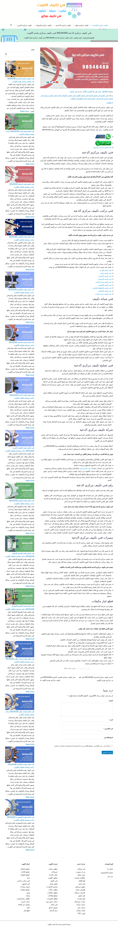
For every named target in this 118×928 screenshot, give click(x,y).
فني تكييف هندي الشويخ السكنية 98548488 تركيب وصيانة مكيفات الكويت (19, 554)
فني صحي (81, 884)
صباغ (28, 896)
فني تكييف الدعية (94, 96)
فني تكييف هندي (85, 468)
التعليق (110, 700)
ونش (28, 893)
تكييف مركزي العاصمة (100, 25)
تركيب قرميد (25, 902)
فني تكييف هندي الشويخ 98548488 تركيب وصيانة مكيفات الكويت (21, 501)
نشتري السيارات (52, 887)
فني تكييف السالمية (104, 291)
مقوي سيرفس (80, 887)
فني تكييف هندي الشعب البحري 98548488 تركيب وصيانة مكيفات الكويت (19, 449)
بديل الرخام (54, 910)
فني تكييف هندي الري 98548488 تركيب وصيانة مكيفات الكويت (20, 132)
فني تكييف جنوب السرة (103, 294)
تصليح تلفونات (25, 875)
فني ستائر (54, 905)
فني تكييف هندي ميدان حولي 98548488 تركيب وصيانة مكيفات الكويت (20, 660)
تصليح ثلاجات (25, 872)
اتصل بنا (110, 869)
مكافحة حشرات (79, 878)
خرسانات (54, 872)
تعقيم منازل (54, 884)
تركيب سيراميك (79, 902)
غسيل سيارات (25, 887)
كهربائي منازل (80, 890)
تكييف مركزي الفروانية (43, 25)
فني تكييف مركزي (50, 96)
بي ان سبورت (80, 872)
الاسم (111, 720)
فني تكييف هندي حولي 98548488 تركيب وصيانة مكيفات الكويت (19, 712)
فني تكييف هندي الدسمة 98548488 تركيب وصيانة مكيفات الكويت (21, 343)
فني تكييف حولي (105, 273)
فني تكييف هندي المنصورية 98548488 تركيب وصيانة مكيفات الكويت (20, 818)
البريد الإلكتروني (108, 728)
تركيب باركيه (80, 905)
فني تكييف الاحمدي (104, 276)
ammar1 (105, 91)
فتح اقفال (82, 881)
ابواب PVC (81, 913)
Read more (24, 111)
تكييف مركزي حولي (81, 25)
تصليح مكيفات (25, 890)
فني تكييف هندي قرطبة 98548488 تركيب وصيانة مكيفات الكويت (21, 185)
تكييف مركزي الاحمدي (63, 25)
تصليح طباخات (53, 896)
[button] (92, 25)
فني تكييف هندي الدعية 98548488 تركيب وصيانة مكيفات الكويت (22, 396)
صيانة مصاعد (80, 910)
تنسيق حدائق (53, 908)
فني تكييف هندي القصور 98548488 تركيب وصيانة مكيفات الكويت (21, 238)
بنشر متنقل (81, 875)
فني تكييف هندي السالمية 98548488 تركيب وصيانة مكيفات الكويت (21, 765)
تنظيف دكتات (53, 890)
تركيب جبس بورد (52, 902)
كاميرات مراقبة (80, 893)
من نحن (110, 876)
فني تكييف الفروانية (104, 279)
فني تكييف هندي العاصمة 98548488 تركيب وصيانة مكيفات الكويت (21, 290)
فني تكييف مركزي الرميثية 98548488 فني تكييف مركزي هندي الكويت (20, 79)
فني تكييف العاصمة (104, 285)
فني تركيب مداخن (23, 881)
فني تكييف (73, 91)
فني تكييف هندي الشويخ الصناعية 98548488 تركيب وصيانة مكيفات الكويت (19, 607)
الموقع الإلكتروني (108, 737)
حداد (28, 878)
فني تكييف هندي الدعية (90, 99)
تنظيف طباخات (52, 893)
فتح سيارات (81, 899)
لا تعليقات (109, 103)
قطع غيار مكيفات (76, 99)
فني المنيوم (26, 884)
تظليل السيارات (52, 899)
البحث (32, 49)
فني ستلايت (81, 869)
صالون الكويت (53, 878)
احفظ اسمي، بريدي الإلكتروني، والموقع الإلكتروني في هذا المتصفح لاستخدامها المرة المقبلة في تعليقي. (82, 746)
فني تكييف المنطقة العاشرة (101, 288)
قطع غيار (27, 910)
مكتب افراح (53, 875)
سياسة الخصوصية (107, 873)
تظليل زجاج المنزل (23, 899)
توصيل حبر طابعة (24, 905)
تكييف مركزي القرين (24, 25)
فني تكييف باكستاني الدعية (66, 96)
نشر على (92, 91)
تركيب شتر (81, 908)
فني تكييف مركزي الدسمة (102, 147)
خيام (28, 908)
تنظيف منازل (53, 869)
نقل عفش (81, 896)
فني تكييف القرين (105, 270)
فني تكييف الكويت (82, 96)
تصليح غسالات (25, 869)
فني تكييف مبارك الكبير (103, 282)
